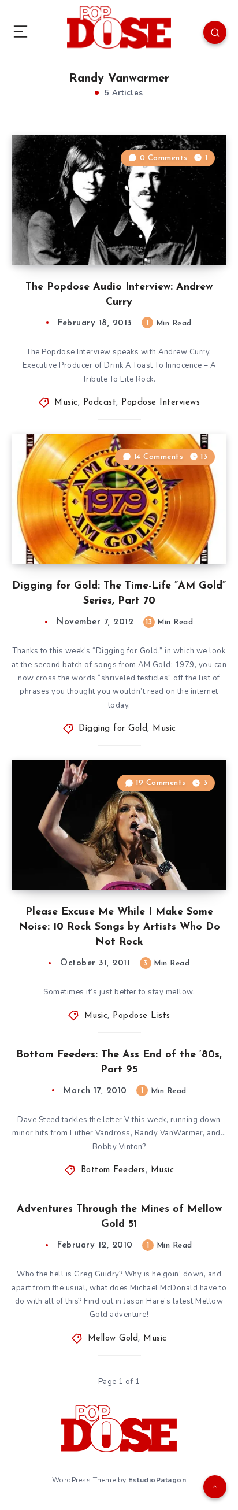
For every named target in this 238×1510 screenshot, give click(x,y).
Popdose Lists (141, 1016)
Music (66, 402)
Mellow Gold (113, 1338)
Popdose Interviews (160, 402)
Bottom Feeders (113, 1170)
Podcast (100, 402)
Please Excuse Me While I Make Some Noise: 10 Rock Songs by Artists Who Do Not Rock (119, 927)
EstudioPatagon (157, 1480)
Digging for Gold (113, 728)
